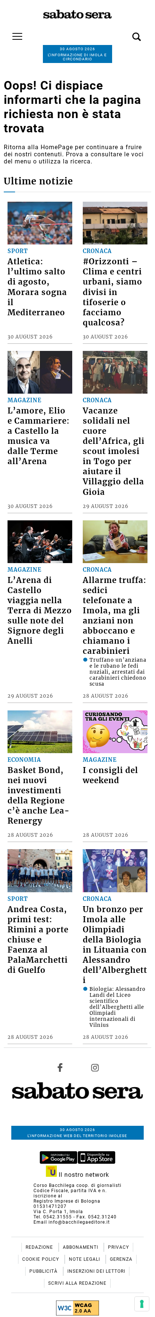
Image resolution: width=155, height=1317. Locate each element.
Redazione (40, 1247)
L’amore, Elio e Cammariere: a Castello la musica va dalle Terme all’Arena (39, 436)
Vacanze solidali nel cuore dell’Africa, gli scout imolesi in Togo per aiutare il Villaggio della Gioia (113, 451)
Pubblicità (44, 1271)
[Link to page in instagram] (94, 1067)
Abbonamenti (81, 1247)
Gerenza (121, 1259)
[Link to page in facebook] (60, 1067)
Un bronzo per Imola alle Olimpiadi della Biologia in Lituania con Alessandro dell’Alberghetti (115, 945)
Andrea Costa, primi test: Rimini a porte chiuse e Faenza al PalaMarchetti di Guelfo (38, 940)
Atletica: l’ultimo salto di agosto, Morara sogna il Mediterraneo (37, 287)
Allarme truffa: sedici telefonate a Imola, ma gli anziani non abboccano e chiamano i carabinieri (114, 615)
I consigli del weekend (110, 775)
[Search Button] (125, 32)
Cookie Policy (41, 1259)
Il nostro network (83, 1174)
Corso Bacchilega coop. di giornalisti (77, 1185)
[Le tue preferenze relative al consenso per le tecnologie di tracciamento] (142, 1304)
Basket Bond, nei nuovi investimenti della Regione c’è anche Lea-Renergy (39, 796)
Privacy (118, 1247)
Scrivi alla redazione (77, 1283)
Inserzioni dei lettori (96, 1271)
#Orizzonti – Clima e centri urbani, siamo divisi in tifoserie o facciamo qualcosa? (112, 292)
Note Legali (85, 1259)
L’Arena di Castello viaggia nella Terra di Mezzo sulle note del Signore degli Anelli (40, 610)
